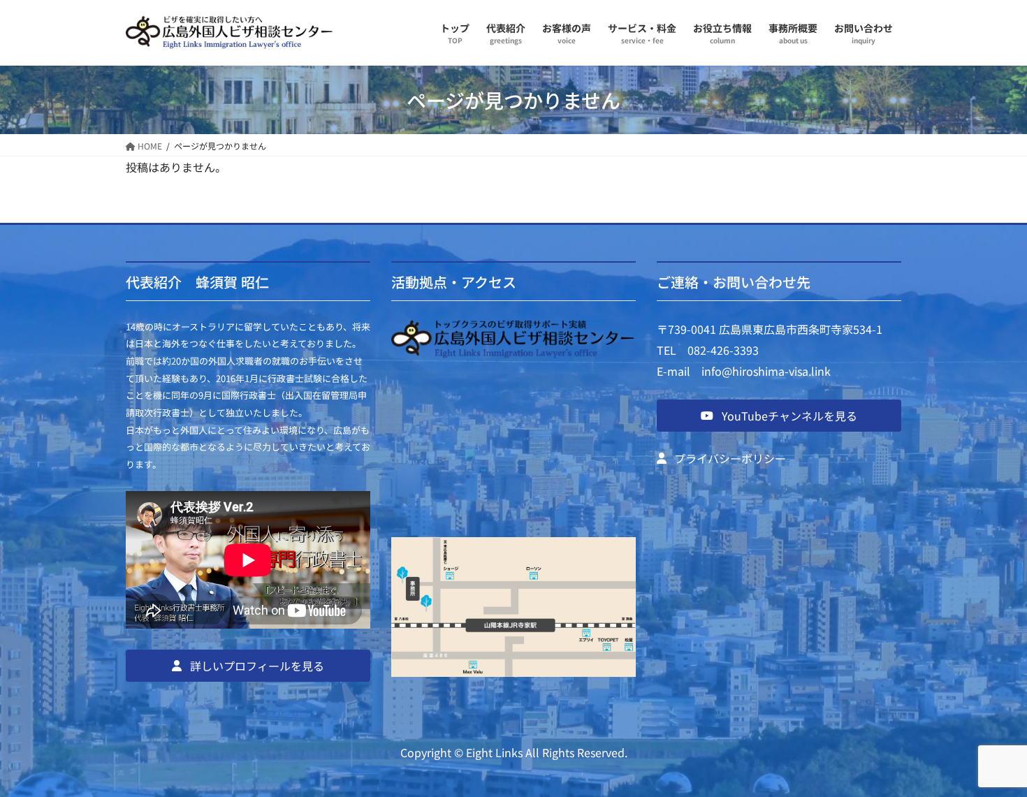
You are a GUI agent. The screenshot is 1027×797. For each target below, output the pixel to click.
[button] (248, 666)
